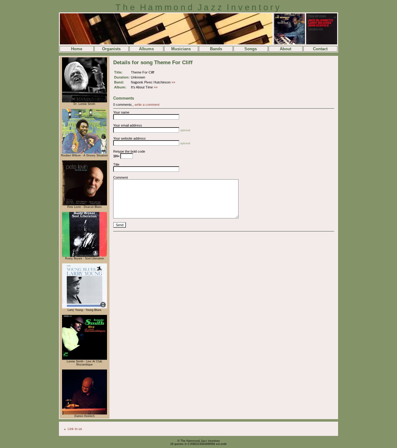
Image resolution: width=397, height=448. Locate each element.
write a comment (147, 104)
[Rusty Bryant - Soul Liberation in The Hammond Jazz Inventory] (84, 256)
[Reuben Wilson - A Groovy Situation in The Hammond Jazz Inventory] (84, 153)
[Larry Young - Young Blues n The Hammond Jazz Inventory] (84, 307)
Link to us (75, 429)
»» (173, 82)
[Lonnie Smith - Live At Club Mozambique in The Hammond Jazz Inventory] (84, 359)
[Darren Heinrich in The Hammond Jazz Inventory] (84, 413)
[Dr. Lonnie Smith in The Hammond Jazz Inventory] (84, 101)
